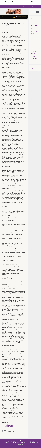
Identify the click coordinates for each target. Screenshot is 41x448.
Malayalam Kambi (34, 35)
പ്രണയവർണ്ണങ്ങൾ (35, 60)
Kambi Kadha (33, 21)
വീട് (7, 6)
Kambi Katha (33, 23)
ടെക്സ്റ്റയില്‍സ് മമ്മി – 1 (9, 425)
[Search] (37, 12)
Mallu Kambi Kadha (34, 51)
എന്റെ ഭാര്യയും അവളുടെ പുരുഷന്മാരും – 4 (10, 433)
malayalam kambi (6, 431)
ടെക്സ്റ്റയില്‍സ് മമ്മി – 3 (9, 424)
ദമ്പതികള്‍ (33, 56)
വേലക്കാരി (33, 61)
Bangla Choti (33, 68)
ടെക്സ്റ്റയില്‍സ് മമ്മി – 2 (9, 426)
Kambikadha (5, 430)
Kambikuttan (12, 6)
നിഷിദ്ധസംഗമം (34, 58)
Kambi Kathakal (30, 6)
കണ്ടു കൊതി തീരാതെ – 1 (10, 427)
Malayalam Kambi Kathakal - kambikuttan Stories (20, 2)
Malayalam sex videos (21, 16)
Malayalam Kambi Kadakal (21, 6)
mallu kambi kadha (15, 432)
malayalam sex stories (8, 432)
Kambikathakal (34, 31)
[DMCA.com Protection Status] (20, 444)
